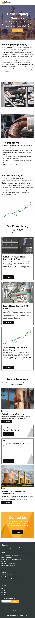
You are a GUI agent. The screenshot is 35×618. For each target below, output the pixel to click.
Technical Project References (8, 579)
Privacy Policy (18, 610)
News (2, 581)
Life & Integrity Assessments (8, 563)
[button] (33, 2)
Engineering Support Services (8, 565)
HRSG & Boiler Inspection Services (9, 555)
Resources (4, 569)
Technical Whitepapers (6, 574)
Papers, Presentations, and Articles (9, 576)
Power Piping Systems (6, 557)
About (2, 588)
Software (3, 561)
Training (3, 590)
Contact (3, 594)
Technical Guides (5, 572)
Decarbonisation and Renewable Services (11, 559)
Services (3, 552)
